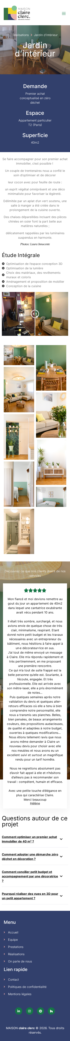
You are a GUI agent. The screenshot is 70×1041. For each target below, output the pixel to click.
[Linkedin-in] (18, 1010)
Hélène (35, 803)
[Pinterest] (40, 1010)
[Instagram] (29, 1010)
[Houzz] (51, 1010)
